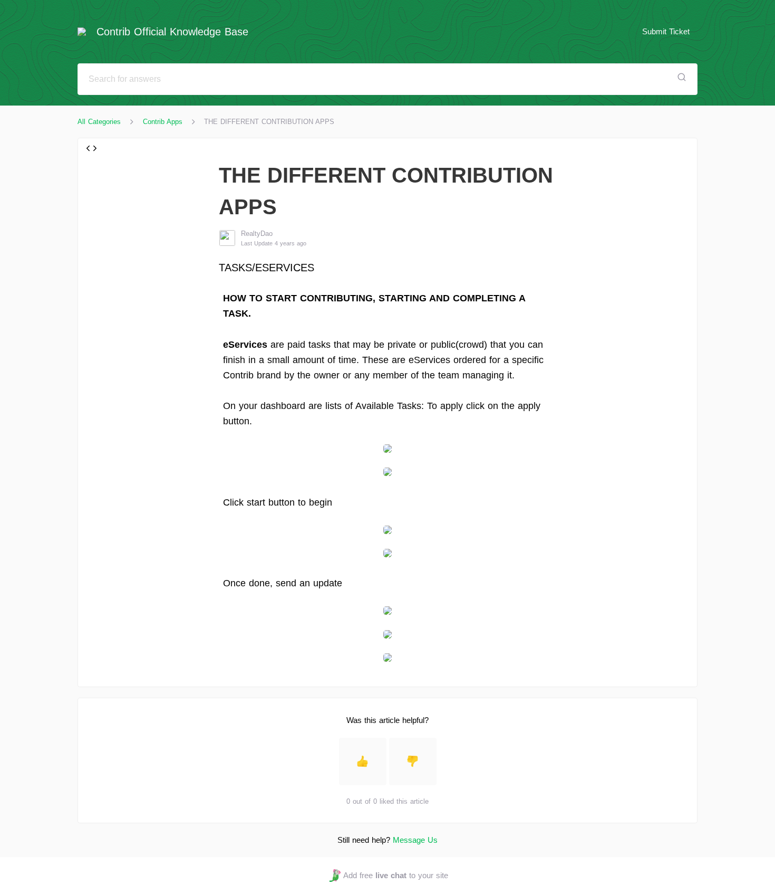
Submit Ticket (666, 31)
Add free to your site (395, 875)
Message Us (415, 839)
